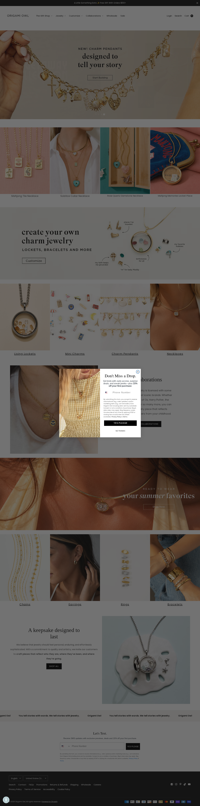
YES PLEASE (120, 423)
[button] (6, 799)
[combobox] (107, 392)
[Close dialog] (137, 371)
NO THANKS (120, 431)
